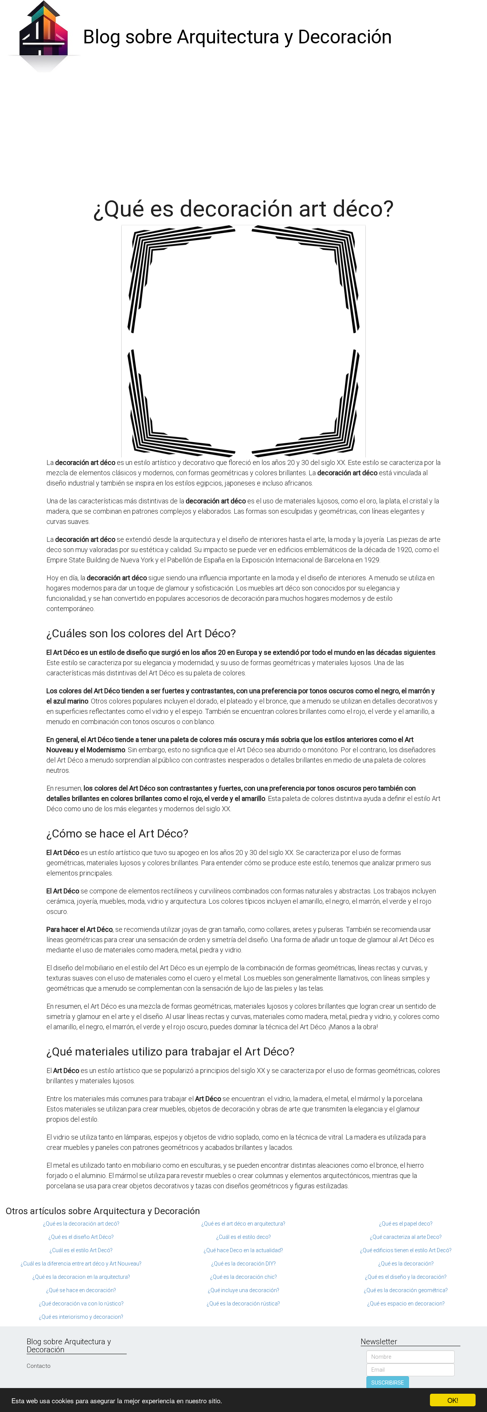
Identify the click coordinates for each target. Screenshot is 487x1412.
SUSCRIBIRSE (387, 1383)
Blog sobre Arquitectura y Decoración (237, 37)
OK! (452, 1400)
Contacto (39, 1366)
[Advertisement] (243, 131)
